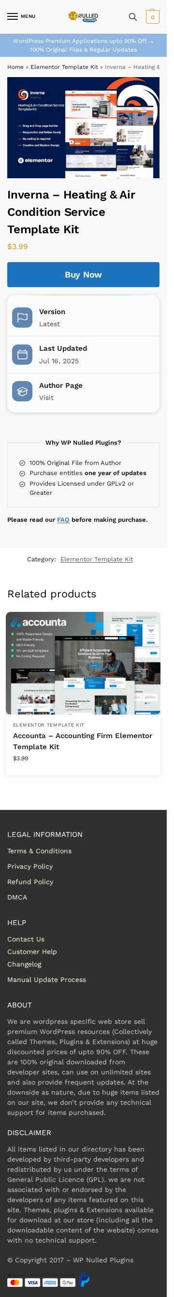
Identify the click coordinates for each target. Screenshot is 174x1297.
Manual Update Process (46, 979)
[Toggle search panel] (133, 17)
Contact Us (25, 939)
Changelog (24, 964)
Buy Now (83, 274)
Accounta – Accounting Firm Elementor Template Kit (82, 741)
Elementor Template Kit (64, 67)
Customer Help (32, 951)
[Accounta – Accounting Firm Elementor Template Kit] (83, 663)
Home (15, 67)
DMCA (17, 897)
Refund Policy (30, 882)
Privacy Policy (30, 866)
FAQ (63, 519)
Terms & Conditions (39, 851)
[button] (152, 17)
